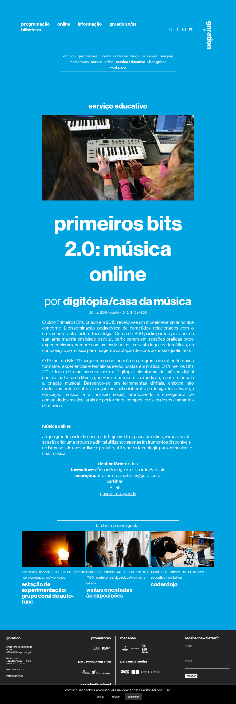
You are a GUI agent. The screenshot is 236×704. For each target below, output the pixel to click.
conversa (120, 56)
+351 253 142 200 (15, 669)
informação (90, 24)
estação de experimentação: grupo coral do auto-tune (48, 593)
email (188, 661)
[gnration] (207, 35)
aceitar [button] (100, 696)
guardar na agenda (118, 493)
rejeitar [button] (116, 696)
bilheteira (31, 29)
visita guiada (157, 62)
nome (188, 646)
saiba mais (133, 696)
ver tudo (69, 56)
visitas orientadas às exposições (109, 592)
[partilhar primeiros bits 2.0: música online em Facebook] (111, 487)
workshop (118, 67)
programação (35, 24)
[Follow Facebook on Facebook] (177, 29)
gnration (122, 24)
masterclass (79, 62)
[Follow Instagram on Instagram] (184, 29)
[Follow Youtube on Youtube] (190, 29)
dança (134, 56)
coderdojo (164, 584)
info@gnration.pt (14, 676)
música (96, 62)
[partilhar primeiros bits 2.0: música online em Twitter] (118, 487)
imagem (166, 56)
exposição (150, 56)
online (63, 24)
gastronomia (87, 56)
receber (191, 675)
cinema (105, 56)
